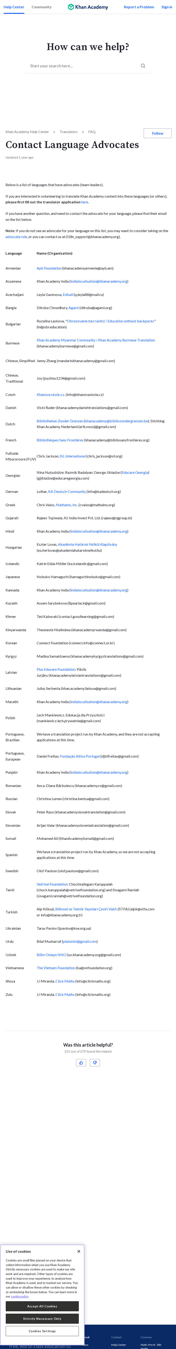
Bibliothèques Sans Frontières (60, 440)
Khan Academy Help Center (27, 131)
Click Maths (65, 981)
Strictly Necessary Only (42, 1319)
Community (42, 7)
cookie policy (20, 1296)
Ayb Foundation (49, 268)
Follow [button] (157, 133)
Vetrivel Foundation (52, 884)
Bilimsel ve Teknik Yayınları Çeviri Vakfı (86, 909)
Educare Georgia (135, 472)
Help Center (14, 7)
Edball (68, 294)
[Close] (79, 1251)
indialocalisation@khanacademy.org (99, 281)
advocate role (16, 236)
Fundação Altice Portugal (80, 756)
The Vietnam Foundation (56, 968)
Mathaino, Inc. (67, 505)
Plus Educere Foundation (56, 669)
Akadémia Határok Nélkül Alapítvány (87, 544)
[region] (42, 1294)
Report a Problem (139, 7)
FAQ (92, 131)
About (85, 1337)
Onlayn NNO (51, 954)
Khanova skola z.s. (51, 394)
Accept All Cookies (42, 1306)
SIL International (72, 456)
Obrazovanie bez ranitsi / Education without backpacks (110, 321)
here (84, 202)
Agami (74, 307)
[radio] (81, 1062)
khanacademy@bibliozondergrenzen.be (116, 421)
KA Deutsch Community (67, 491)
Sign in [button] (167, 7)
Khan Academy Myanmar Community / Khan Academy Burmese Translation (96, 340)
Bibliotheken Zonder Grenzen (60, 421)
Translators (69, 131)
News (84, 1344)
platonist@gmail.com (79, 941)
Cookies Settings (42, 1331)
